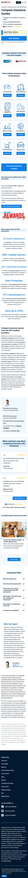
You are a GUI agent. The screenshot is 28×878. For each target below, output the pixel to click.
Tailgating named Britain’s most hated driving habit (13, 540)
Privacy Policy (5, 773)
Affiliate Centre (5, 796)
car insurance (22, 316)
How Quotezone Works (7, 770)
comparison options (14, 270)
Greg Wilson (14, 408)
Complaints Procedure (7, 783)
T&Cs (2, 777)
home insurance (5, 344)
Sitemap (3, 780)
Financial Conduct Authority (17, 385)
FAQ (2, 793)
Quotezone (8, 242)
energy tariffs (10, 377)
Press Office (4, 764)
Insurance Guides (6, 790)
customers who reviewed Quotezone (16, 298)
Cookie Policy (5, 786)
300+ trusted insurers (20, 260)
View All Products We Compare (14, 167)
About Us (3, 767)
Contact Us (4, 760)
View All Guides (14, 559)
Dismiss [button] (4, 875)
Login (18, 2)
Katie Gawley (13, 416)
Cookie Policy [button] (9, 873)
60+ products (4, 346)
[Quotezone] (6, 2)
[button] (2, 538)
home (18, 191)
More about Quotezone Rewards (11, 206)
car (16, 191)
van (22, 191)
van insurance (14, 344)
